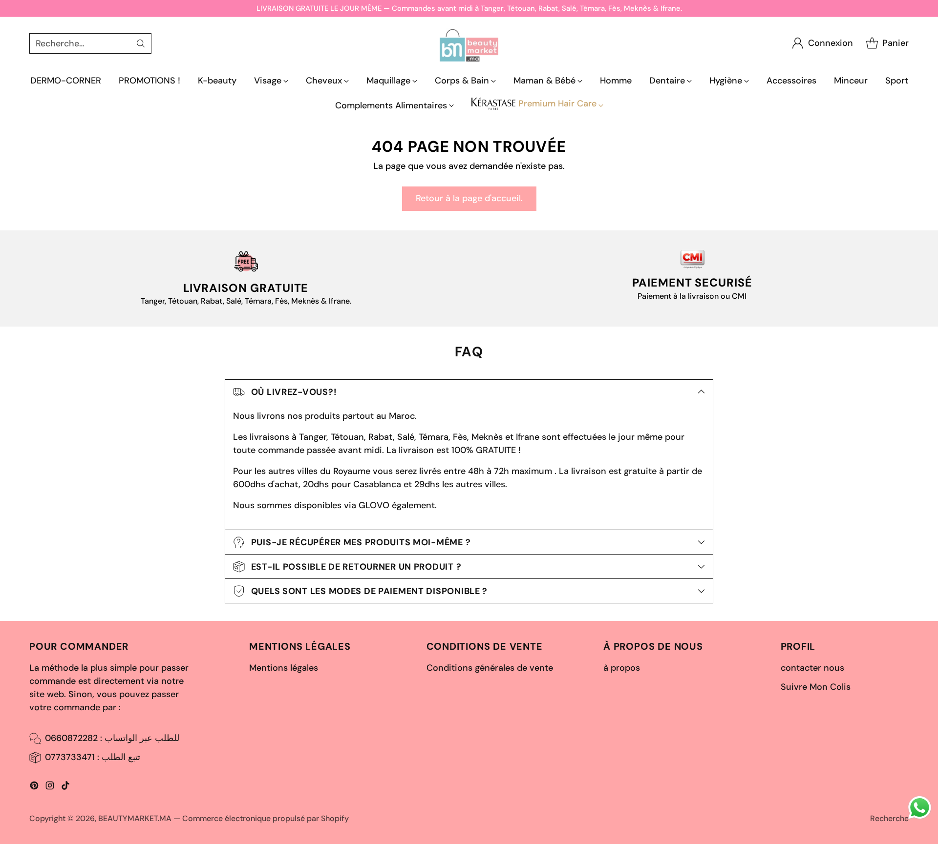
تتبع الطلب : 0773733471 (92, 757)
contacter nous (812, 668)
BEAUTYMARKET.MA (134, 818)
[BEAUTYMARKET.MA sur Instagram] (50, 787)
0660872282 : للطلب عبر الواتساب (112, 738)
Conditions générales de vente (489, 668)
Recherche (889, 818)
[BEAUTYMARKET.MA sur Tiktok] (65, 787)
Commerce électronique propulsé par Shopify (265, 818)
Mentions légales (283, 668)
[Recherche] (140, 43)
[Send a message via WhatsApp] (919, 807)
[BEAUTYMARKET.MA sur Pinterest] (34, 787)
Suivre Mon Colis (816, 687)
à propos (621, 668)
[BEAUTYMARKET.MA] (469, 43)
